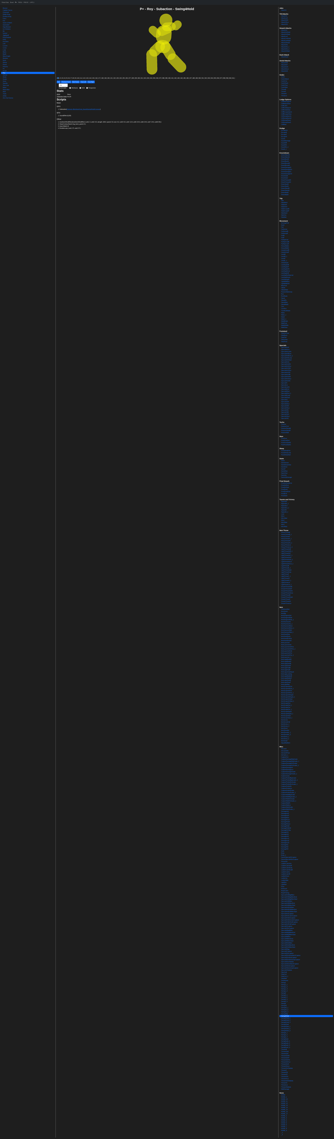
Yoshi (4, 93)
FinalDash (284, 489)
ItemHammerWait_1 (287, 632)
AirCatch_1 (284, 755)
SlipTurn (283, 215)
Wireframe (74, 88)
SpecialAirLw (285, 349)
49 (197, 78)
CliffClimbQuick (286, 108)
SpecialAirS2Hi (286, 364)
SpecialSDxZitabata (287, 961)
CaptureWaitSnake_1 (287, 809)
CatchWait (284, 87)
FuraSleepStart (286, 455)
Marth (4, 54)
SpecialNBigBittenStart (288, 934)
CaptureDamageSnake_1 (289, 774)
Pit (3, 68)
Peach (5, 64)
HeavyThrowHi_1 (286, 543)
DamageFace (285, 819)
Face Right (91, 82)
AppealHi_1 (285, 503)
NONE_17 (284, 1113)
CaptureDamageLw (287, 769)
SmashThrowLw (286, 603)
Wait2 (283, 317)
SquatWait (284, 302)
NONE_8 (284, 1128)
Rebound (284, 888)
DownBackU (285, 161)
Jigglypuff (6, 35)
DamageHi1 (285, 832)
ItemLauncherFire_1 (287, 655)
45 (184, 78)
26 (127, 78)
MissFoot (284, 285)
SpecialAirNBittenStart (288, 905)
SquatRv (284, 300)
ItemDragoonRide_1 (287, 619)
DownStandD (285, 188)
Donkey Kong (7, 16)
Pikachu (5, 66)
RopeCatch (284, 890)
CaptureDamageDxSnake (289, 763)
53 (209, 78)
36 (157, 78)
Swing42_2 (284, 1009)
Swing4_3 (284, 1037)
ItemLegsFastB (286, 667)
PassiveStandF (286, 430)
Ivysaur (5, 33)
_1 (282, 1132)
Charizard (6, 12)
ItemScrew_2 (285, 726)
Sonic (4, 81)
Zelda (4, 96)
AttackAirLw (285, 69)
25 (123, 78)
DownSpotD (285, 184)
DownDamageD (286, 167)
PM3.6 (20, 2)
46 (187, 78)
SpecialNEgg (285, 949)
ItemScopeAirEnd (286, 686)
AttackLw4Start (286, 40)
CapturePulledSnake (287, 790)
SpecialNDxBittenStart (288, 947)
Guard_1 (284, 149)
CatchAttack (285, 79)
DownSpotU (285, 186)
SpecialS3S (285, 410)
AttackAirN (284, 71)
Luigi (4, 50)
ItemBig (283, 613)
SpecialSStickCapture (288, 966)
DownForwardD (286, 180)
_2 (282, 1134)
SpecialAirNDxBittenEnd (289, 909)
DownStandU (285, 190)
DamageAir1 (285, 811)
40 (169, 78)
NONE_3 (284, 1118)
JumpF (283, 258)
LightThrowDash (286, 570)
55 (215, 78)
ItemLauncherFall (286, 651)
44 (181, 78)
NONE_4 (284, 1120)
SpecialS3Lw (285, 408)
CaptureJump (285, 776)
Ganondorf (6, 25)
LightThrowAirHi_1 (287, 559)
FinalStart (284, 495)
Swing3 (283, 993)
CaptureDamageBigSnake (289, 759)
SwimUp (284, 475)
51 (203, 78)
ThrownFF (284, 1074)
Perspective (92, 88)
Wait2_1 (283, 319)
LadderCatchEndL (287, 867)
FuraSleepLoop (286, 452)
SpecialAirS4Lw (286, 378)
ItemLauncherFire (286, 653)
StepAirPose (285, 333)
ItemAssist (284, 611)
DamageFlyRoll (286, 828)
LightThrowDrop (286, 572)
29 (136, 78)
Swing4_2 (284, 1035)
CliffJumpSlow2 (286, 122)
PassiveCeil (285, 426)
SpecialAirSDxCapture (288, 918)
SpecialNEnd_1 (286, 393)
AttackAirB (284, 62)
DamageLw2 (285, 840)
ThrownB (284, 1049)
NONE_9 (284, 1130)
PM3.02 (26, 2)
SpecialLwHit (285, 387)
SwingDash (284, 1039)
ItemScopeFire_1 (286, 709)
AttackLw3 (284, 18)
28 (133, 78)
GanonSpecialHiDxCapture (289, 859)
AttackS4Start (285, 51)
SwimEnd (284, 467)
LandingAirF (285, 267)
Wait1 (283, 313)
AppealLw (284, 505)
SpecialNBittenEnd (287, 938)
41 (172, 78)
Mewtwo (5, 58)
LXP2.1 (32, 2)
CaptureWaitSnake (287, 807)
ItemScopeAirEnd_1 (287, 688)
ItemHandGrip (285, 634)
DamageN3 (284, 849)
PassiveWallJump (286, 292)
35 (154, 78)
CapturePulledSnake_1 (288, 792)
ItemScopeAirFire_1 (287, 692)
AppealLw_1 (285, 508)
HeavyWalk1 (285, 246)
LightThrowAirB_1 (286, 551)
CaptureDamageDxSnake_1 (290, 765)
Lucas (5, 48)
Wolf (4, 91)
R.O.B (5, 71)
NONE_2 (284, 1116)
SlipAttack (284, 202)
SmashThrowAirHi (287, 591)
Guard (283, 138)
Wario (4, 87)
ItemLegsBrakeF (286, 661)
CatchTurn (284, 85)
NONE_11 (284, 1101)
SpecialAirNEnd (286, 353)
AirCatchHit (284, 751)
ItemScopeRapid (286, 711)
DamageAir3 (285, 815)
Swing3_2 (284, 997)
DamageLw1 (285, 838)
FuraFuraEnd (285, 440)
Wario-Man (6, 89)
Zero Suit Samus (8, 98)
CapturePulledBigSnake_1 (289, 780)
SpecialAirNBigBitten (287, 895)
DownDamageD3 (286, 169)
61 (233, 78)
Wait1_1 (283, 315)
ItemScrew (284, 720)
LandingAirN (285, 273)
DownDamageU (286, 171)
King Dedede (7, 37)
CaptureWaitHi (285, 803)
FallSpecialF (285, 244)
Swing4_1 (284, 1032)
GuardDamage (285, 140)
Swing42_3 (284, 1012)
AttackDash (284, 57)
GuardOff (284, 143)
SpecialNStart (285, 397)
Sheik (4, 77)
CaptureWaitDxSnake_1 (288, 801)
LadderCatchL (285, 872)
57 (221, 78)
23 (117, 78)
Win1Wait (284, 518)
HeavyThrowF (285, 536)
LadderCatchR (285, 874)
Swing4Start (285, 1024)
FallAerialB (284, 231)
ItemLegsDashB (286, 663)
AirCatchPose (285, 753)
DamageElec (285, 817)
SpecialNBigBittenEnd (288, 932)
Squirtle (5, 83)
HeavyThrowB (285, 532)
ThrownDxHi (285, 1064)
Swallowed (284, 980)
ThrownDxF (285, 1053)
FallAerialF (284, 233)
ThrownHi (284, 1083)
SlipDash (284, 204)
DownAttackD (285, 155)
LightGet (283, 884)
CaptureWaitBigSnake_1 (289, 796)
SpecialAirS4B (285, 374)
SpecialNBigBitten (287, 930)
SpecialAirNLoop (286, 358)
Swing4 (283, 1003)
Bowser (5, 8)
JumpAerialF (285, 252)
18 (102, 78)
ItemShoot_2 (285, 738)
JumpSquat (284, 262)
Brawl (12, 2)
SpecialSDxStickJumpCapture (290, 959)
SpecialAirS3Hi (286, 368)
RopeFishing (285, 893)
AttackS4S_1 (285, 47)
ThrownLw (284, 1085)
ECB (83, 88)
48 (193, 78)
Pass (282, 886)
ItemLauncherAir (286, 644)
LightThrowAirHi (286, 557)
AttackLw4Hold (286, 38)
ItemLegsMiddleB (286, 676)
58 (224, 78)
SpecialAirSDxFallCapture (289, 922)
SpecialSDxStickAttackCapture (290, 955)
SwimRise (284, 471)
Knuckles (6, 41)
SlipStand (284, 213)
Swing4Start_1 (285, 1026)
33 (148, 78)
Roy (4, 73)
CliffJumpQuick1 (286, 116)
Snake (5, 79)
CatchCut (284, 81)
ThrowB (283, 89)
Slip (282, 200)
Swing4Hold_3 (285, 1022)
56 (218, 78)
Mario (4, 52)
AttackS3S (284, 24)
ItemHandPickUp (286, 638)
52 (206, 78)
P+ (16, 2)
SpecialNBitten (286, 936)
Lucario (5, 45)
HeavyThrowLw (286, 545)
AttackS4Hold (285, 42)
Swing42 (284, 1005)
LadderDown (285, 876)
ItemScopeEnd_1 (286, 705)
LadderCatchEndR (287, 870)
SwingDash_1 (285, 1041)
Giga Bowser (7, 27)
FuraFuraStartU (286, 444)
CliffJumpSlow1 (286, 120)
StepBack (284, 335)
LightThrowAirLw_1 (287, 563)
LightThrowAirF (286, 553)
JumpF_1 (284, 260)
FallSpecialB (285, 242)
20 (108, 78)
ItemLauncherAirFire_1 (288, 649)
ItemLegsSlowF (286, 682)
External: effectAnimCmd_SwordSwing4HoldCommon (83, 109)
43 (178, 78)
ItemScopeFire (285, 707)
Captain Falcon (7, 10)
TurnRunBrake (285, 310)
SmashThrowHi (286, 601)
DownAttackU (285, 157)
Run (58, 82)
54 (212, 78)
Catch (283, 77)
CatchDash (284, 83)
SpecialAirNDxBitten (287, 907)
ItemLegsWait (285, 684)
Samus (5, 75)
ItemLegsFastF (285, 670)
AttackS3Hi (284, 20)
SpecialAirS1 (285, 362)
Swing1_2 (284, 987)
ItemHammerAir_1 (286, 624)
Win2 (282, 520)
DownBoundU (285, 165)
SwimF (283, 469)
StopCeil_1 (284, 976)
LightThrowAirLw (286, 561)
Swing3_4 (284, 1001)
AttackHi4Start (285, 34)
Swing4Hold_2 (285, 1020)
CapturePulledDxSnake (288, 782)
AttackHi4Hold (285, 32)
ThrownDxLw (285, 1066)
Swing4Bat (284, 1014)
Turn (282, 306)
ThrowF (283, 91)
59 (227, 78)
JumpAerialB (285, 250)
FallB (283, 235)
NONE (283, 1095)
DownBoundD (285, 163)
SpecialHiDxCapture (287, 928)
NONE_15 (284, 1109)
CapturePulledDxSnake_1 (289, 784)
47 (190, 78)
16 (96, 78)
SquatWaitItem (285, 743)
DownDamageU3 (286, 173)
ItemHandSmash (286, 640)
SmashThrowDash (287, 597)
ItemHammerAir (286, 621)
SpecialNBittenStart (287, 941)
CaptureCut (284, 757)
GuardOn (284, 145)
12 (84, 78)
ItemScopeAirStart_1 (287, 701)
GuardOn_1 (284, 147)
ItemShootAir (285, 730)
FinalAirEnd (285, 485)
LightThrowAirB (286, 549)
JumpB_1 (284, 256)
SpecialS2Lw (285, 404)
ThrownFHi (284, 1076)
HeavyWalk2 (285, 248)
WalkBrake (284, 321)
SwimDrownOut (286, 465)
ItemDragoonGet (286, 615)
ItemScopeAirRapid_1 (288, 697)
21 (111, 78)
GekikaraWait (285, 609)
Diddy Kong (6, 14)
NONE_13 (284, 1105)
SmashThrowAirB (286, 586)
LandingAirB (285, 264)
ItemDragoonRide (286, 617)
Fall (282, 227)
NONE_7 (284, 1126)
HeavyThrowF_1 (286, 538)
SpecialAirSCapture (287, 913)
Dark (282, 851)
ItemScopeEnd (285, 703)
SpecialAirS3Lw (286, 370)
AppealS (284, 510)
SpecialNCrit (285, 389)
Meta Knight (6, 56)
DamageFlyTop (286, 830)
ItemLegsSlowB (286, 680)
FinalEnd (284, 493)
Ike (4, 31)
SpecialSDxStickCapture (289, 957)
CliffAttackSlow (286, 103)
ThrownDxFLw (285, 1062)
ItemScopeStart (286, 715)
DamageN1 (284, 845)
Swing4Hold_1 (285, 1018)
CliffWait (283, 124)
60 (230, 78)
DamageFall (285, 223)
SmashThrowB (285, 595)
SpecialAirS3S (285, 372)
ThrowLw (284, 95)
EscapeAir (284, 130)
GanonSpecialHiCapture (288, 857)
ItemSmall (284, 741)
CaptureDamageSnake (288, 771)
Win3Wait (284, 526)
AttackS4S (284, 45)
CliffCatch (284, 105)
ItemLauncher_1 (286, 657)
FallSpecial (284, 239)
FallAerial (284, 229)
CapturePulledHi (286, 786)
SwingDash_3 (285, 1045)
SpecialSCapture (286, 951)
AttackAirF (284, 65)
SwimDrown (285, 462)
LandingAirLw (285, 271)
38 (163, 78)
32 (145, 78)
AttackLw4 (284, 36)
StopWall (284, 978)
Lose (282, 514)
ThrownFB (284, 1072)
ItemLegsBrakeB (286, 659)
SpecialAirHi (285, 347)
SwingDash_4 (285, 1047)
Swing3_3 (284, 999)
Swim (283, 460)
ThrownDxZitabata (287, 1068)
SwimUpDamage (286, 477)
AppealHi (284, 501)
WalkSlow (284, 327)
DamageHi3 (285, 836)
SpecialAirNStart (286, 360)
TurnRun (284, 308)
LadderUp (284, 878)
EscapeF (284, 134)
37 (160, 78)
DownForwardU (286, 182)
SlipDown (284, 206)
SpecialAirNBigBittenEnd (289, 897)
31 (142, 78)
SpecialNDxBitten (286, 943)
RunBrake (284, 296)
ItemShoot (284, 728)
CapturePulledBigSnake (288, 778)
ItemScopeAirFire (286, 690)
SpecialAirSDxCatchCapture (290, 920)
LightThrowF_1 (286, 576)
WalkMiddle (284, 325)
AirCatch (284, 748)
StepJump (284, 339)
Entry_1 (283, 855)
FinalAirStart (285, 487)
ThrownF (284, 1070)
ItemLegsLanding (286, 674)
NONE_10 (284, 1099)
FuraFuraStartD (286, 442)
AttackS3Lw (285, 22)
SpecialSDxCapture (287, 953)
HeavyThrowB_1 (286, 534)
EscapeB (284, 132)
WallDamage (285, 1089)
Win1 (282, 516)
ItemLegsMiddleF (286, 678)
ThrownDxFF (285, 1058)
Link (4, 43)
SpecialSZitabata (286, 970)
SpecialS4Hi (285, 414)
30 (139, 78)
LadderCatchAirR (286, 865)
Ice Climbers (7, 29)
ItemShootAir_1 (286, 732)
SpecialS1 (284, 399)
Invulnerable (62, 88)
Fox (4, 20)
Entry (282, 853)
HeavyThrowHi (286, 540)
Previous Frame (66, 82)
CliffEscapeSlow (286, 114)
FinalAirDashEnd (286, 483)
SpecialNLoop (285, 395)
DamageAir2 (285, 813)
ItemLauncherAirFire (287, 647)
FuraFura (284, 438)
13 (87, 78)
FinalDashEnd (285, 491)
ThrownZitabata (286, 1087)
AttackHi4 (284, 30)
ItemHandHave (286, 636)
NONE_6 (284, 1124)
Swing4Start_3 (285, 1030)
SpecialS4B (285, 412)
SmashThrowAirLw (287, 593)
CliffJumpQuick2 (286, 118)
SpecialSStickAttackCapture (290, 964)
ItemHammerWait (286, 630)
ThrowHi (284, 93)
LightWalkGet (285, 283)
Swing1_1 (284, 984)
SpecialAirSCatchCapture (289, 916)
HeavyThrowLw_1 (287, 547)
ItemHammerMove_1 (287, 628)
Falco (4, 18)
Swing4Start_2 (285, 1028)
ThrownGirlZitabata (287, 1080)
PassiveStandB (286, 428)
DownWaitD (285, 192)
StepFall (283, 337)
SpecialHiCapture (286, 926)
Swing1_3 (284, 989)
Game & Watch (7, 22)
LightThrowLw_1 (286, 584)
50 (200, 78)
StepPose (284, 341)
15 (93, 78)
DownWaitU (285, 194)
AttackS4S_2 (285, 49)
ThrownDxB (285, 1051)
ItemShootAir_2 (286, 734)
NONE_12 (284, 1103)
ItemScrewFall (285, 722)
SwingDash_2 (285, 1043)
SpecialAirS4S (285, 381)
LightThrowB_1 (286, 568)
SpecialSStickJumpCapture (289, 968)
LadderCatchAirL (286, 863)
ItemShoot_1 (285, 736)
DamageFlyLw (285, 824)
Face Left (83, 82)
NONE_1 (284, 1097)
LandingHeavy (285, 277)
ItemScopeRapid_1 (287, 713)
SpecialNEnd (285, 391)
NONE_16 (284, 1111)
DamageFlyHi (285, 822)
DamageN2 (284, 847)
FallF (282, 237)
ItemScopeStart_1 (286, 718)
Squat (283, 298)
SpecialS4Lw (285, 416)
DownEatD (284, 176)
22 (114, 78)
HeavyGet (284, 861)
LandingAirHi (285, 269)
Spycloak (284, 972)
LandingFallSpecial (287, 275)
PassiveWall (285, 432)
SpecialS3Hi (285, 406)
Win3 (282, 524)
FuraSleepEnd (285, 450)
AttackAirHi (284, 67)
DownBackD (285, 159)
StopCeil (284, 974)
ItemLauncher (285, 642)
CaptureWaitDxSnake (288, 799)
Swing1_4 (284, 991)
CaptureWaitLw (286, 805)
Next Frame (75, 82)
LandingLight (285, 279)
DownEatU (284, 178)
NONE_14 (284, 1107)
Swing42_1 (284, 1007)
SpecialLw (284, 385)
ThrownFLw (285, 1078)
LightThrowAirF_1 (286, 555)
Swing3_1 (284, 995)
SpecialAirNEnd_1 (287, 355)
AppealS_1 (284, 512)
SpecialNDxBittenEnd (288, 945)
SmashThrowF (285, 599)
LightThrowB (285, 566)
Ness (4, 60)
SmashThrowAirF (286, 589)
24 (120, 78)
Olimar (5, 62)
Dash (283, 225)
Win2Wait (284, 522)
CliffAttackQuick (286, 101)
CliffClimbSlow (285, 110)
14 (90, 78)
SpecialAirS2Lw (286, 366)
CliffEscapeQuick (286, 112)
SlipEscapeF (285, 211)
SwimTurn (284, 473)
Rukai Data (5, 2)
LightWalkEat (285, 281)
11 (81, 78)
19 (105, 78)
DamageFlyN (285, 826)
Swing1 (283, 982)
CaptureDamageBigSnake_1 (290, 761)
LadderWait (284, 880)
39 (166, 78)
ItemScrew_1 (285, 724)
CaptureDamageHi (287, 767)
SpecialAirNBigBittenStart (289, 899)
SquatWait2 (284, 304)
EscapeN (284, 136)
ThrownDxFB (285, 1055)
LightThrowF (285, 574)
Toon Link (6, 85)
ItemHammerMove (287, 626)
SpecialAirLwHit (286, 351)
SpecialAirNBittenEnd (288, 903)
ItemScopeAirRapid (287, 695)
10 (78, 78)
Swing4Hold (285, 1016)
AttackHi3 (284, 16)
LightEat (283, 882)
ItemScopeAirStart (286, 699)
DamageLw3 (285, 842)
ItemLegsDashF (286, 665)
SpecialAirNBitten (286, 901)
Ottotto (283, 287)
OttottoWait (284, 290)
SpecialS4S (285, 418)
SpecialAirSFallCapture (288, 924)
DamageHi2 (285, 834)
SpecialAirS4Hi (286, 376)
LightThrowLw (285, 582)
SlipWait (283, 217)
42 (175, 78)
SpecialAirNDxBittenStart (289, 911)
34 (151, 78)
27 (130, 78)
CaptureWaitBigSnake (288, 794)
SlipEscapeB (285, 209)
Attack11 (284, 10)
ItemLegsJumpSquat (287, 672)
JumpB (283, 254)
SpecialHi (284, 383)
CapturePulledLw (286, 788)
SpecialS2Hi (285, 401)
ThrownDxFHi (285, 1060)
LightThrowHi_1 (286, 580)
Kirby (4, 39)
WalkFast (284, 323)
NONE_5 (284, 1122)
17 (99, 78)
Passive (283, 424)
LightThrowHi (285, 578)
